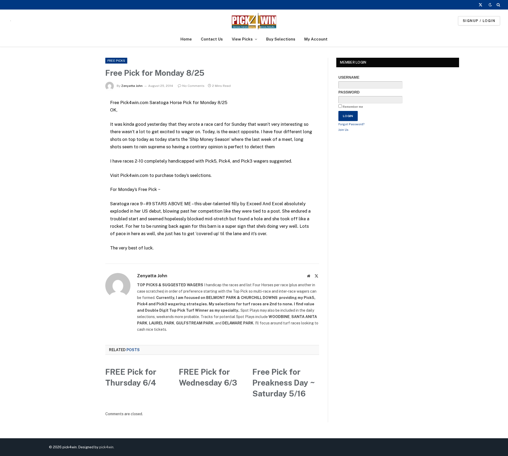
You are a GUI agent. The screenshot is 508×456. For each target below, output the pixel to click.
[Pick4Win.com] (254, 21)
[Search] (498, 5)
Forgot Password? (351, 124)
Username (348, 77)
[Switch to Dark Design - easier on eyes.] (490, 5)
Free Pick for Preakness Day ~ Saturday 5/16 (283, 382)
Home (186, 39)
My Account (316, 39)
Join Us (343, 129)
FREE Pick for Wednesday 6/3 (208, 377)
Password (349, 92)
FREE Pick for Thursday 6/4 (130, 377)
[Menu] (10, 20)
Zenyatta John (132, 86)
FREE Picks (116, 60)
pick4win (106, 447)
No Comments (193, 86)
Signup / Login (479, 21)
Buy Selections (280, 39)
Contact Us (212, 39)
